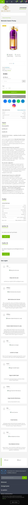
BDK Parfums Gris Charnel (14, 299)
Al (23, 81)
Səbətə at (14, 92)
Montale (7, 67)
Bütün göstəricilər (21, 110)
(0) (13, 63)
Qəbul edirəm (15, 502)
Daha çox (4, 498)
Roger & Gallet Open (14, 375)
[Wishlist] (22, 63)
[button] (11, 1)
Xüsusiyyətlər (5, 126)
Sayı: (3, 86)
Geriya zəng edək (22, 8)
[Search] (25, 14)
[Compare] (25, 63)
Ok (24, 477)
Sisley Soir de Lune (14, 277)
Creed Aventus (14, 420)
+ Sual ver (5, 254)
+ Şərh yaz (5, 236)
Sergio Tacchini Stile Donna (14, 398)
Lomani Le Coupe (14, 352)
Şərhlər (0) (4, 129)
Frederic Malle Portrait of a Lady (14, 326)
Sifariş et (14, 96)
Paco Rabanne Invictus (14, 444)
